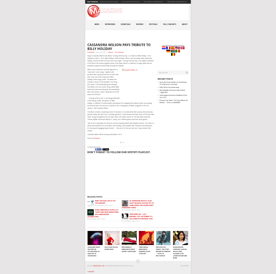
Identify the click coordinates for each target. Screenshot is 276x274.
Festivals (153, 24)
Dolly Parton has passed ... (131, 2)
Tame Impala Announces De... (177, 2)
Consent (91, 271)
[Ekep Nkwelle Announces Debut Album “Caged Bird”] (129, 238)
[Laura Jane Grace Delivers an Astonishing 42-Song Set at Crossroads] (95, 238)
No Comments (119, 52)
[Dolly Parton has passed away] (112, 238)
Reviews (139, 24)
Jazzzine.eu (96, 138)
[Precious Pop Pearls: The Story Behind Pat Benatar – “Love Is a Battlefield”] (163, 238)
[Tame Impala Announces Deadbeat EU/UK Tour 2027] (146, 238)
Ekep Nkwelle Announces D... (154, 2)
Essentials (126, 24)
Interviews (110, 24)
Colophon (184, 266)
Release (110, 52)
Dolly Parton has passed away (169, 87)
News (97, 24)
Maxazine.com (98, 266)
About (185, 24)
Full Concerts (169, 24)
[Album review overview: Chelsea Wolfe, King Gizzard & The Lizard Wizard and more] (180, 238)
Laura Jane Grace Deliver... (109, 2)
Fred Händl (90, 52)
